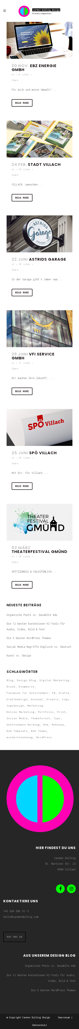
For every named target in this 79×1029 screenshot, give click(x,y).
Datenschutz (39, 1025)
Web (45, 724)
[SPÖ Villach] (39, 427)
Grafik (64, 692)
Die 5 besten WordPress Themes (29, 638)
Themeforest (40, 718)
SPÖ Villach (43, 453)
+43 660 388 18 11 (16, 911)
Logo (65, 699)
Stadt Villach (44, 164)
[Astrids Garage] (39, 233)
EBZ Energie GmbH (34, 67)
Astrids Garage (47, 259)
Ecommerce (26, 686)
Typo (57, 718)
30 (24, 264)
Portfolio (46, 711)
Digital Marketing (54, 680)
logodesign (15, 705)
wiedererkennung (20, 737)
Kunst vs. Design (19, 655)
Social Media (17, 718)
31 (24, 363)
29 (24, 169)
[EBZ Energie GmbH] (39, 40)
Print (61, 711)
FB (54, 692)
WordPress (44, 737)
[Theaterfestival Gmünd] (39, 522)
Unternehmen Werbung (23, 724)
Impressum (64, 1017)
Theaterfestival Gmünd (39, 551)
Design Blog (26, 680)
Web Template (17, 730)
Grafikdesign (17, 699)
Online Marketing (21, 711)
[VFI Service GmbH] (39, 328)
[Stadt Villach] (39, 139)
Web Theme (39, 730)
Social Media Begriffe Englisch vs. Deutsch (39, 646)
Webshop (58, 724)
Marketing (35, 705)
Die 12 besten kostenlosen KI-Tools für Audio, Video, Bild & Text (41, 978)
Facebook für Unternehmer (28, 692)
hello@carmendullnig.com (21, 916)
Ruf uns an (14, 936)
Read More (22, 103)
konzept (37, 699)
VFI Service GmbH (33, 356)
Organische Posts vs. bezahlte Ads (32, 615)
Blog (10, 680)
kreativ (53, 699)
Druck (11, 686)
